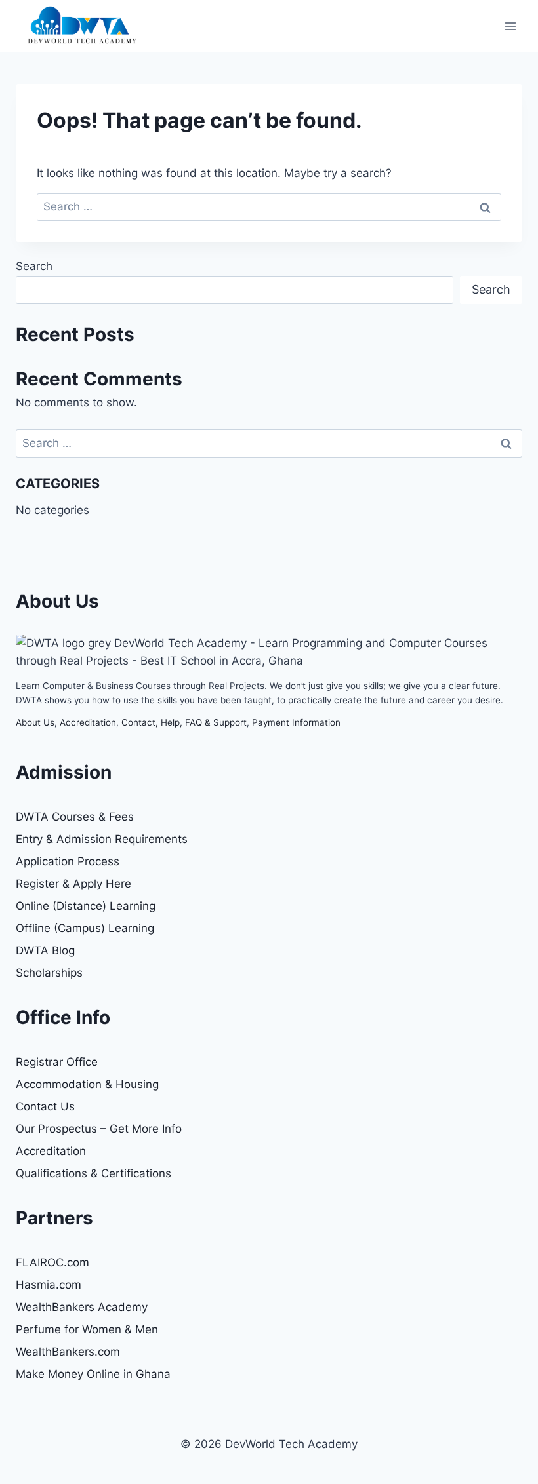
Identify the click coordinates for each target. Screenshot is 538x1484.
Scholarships (49, 972)
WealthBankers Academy (82, 1307)
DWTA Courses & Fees (75, 816)
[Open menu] (510, 26)
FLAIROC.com (52, 1262)
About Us (35, 722)
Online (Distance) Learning (85, 905)
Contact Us (45, 1106)
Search (34, 266)
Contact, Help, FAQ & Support (184, 722)
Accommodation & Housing (87, 1084)
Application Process (67, 861)
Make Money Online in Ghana (93, 1373)
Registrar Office (57, 1061)
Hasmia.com (48, 1284)
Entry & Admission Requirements (102, 839)
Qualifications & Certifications (93, 1173)
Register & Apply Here (73, 883)
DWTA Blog (45, 950)
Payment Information (296, 722)
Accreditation (88, 722)
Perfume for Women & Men (87, 1329)
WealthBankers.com (68, 1351)
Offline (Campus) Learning (85, 928)
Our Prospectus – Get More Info (99, 1128)
